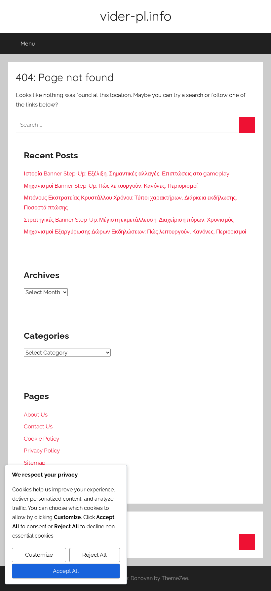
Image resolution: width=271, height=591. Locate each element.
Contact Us (38, 426)
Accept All (66, 571)
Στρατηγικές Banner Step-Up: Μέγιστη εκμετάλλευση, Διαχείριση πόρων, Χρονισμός (129, 219)
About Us (36, 414)
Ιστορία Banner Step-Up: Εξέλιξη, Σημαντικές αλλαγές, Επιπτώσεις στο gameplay (126, 173)
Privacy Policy (42, 450)
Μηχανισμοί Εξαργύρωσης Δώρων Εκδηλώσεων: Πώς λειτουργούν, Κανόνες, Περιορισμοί (135, 231)
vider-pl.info (136, 16)
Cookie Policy (41, 438)
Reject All (94, 554)
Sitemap (34, 462)
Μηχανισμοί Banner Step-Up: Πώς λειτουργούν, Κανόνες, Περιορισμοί (111, 185)
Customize (39, 554)
